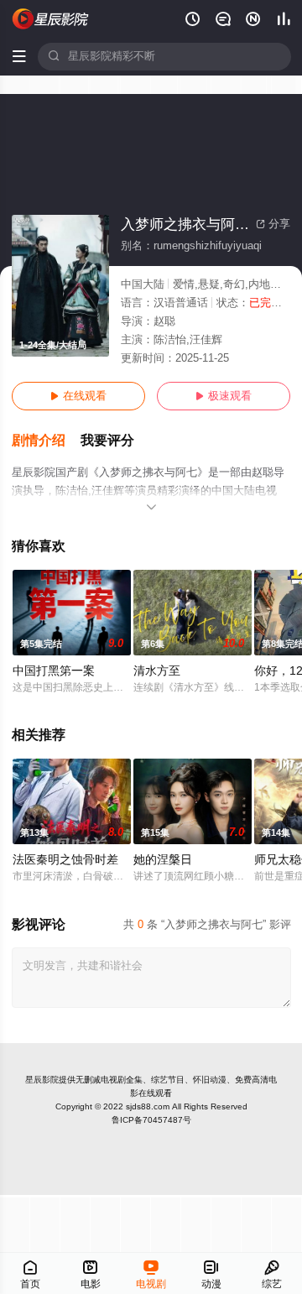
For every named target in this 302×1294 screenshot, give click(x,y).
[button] (46, 441)
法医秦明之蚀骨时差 (65, 859)
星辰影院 (42, 1079)
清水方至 (156, 671)
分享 (273, 224)
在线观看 (78, 396)
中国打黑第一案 (54, 671)
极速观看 (223, 396)
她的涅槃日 (162, 859)
